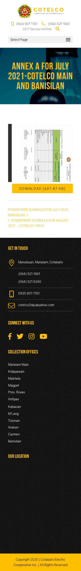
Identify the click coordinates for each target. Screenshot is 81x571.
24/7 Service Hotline (37, 29)
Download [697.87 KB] (42, 188)
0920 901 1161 (27, 24)
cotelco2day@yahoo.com (36, 305)
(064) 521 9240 (29, 281)
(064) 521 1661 (58, 24)
